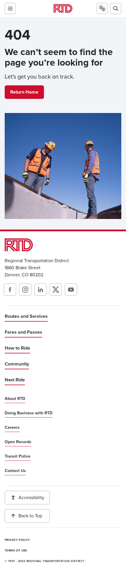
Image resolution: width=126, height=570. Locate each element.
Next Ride (15, 379)
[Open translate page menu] (102, 8)
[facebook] (10, 289)
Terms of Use (16, 550)
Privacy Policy (17, 540)
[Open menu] (10, 8)
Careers (12, 428)
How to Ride (17, 348)
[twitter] (56, 289)
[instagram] (25, 289)
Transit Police (17, 456)
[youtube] (71, 289)
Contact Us (15, 471)
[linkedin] (40, 289)
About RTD (15, 399)
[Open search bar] (115, 8)
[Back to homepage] (63, 8)
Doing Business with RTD (28, 413)
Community (17, 363)
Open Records (18, 442)
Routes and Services (26, 316)
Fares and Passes (23, 332)
